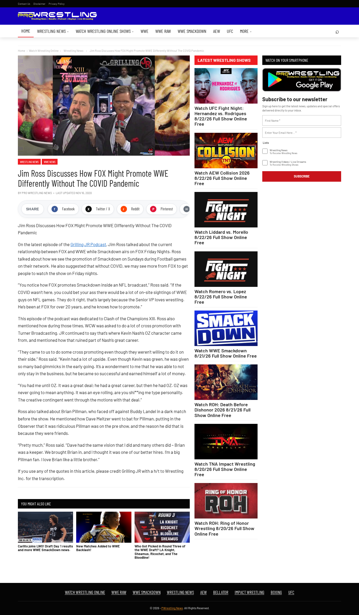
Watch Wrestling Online (44, 50)
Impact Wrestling (249, 592)
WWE (144, 31)
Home (25, 31)
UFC (230, 31)
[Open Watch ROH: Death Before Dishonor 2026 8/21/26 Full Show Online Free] (226, 382)
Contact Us (24, 3)
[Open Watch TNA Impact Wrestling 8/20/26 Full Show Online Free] (226, 441)
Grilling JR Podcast (88, 244)
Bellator (220, 592)
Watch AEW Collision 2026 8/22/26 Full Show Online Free (222, 178)
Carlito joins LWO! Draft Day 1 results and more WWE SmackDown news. (45, 548)
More (246, 31)
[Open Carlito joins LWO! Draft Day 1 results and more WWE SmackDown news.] (45, 527)
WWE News (49, 162)
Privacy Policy (57, 3)
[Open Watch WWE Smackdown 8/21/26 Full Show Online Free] (226, 328)
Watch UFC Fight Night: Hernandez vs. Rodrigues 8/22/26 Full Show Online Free (220, 116)
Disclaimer (39, 3)
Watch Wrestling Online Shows (105, 31)
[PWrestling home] (57, 16)
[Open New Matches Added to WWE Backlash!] (103, 527)
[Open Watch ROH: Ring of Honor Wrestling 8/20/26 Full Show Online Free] (226, 501)
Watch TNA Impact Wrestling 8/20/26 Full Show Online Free (224, 469)
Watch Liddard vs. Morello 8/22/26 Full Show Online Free (221, 237)
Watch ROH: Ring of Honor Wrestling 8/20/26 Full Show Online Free (224, 528)
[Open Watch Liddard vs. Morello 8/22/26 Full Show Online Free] (226, 209)
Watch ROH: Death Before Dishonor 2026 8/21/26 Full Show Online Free (222, 409)
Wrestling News (53, 31)
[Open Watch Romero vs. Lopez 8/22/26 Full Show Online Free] (226, 269)
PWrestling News (172, 608)
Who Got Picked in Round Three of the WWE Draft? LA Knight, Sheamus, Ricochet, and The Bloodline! (160, 552)
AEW (216, 31)
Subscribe (302, 176)
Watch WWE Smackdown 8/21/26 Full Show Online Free (225, 353)
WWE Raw (163, 31)
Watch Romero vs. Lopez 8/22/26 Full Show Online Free (220, 296)
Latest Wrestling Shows (224, 60)
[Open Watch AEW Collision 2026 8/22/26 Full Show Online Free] (226, 150)
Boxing (276, 592)
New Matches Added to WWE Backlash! (98, 548)
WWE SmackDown (192, 31)
